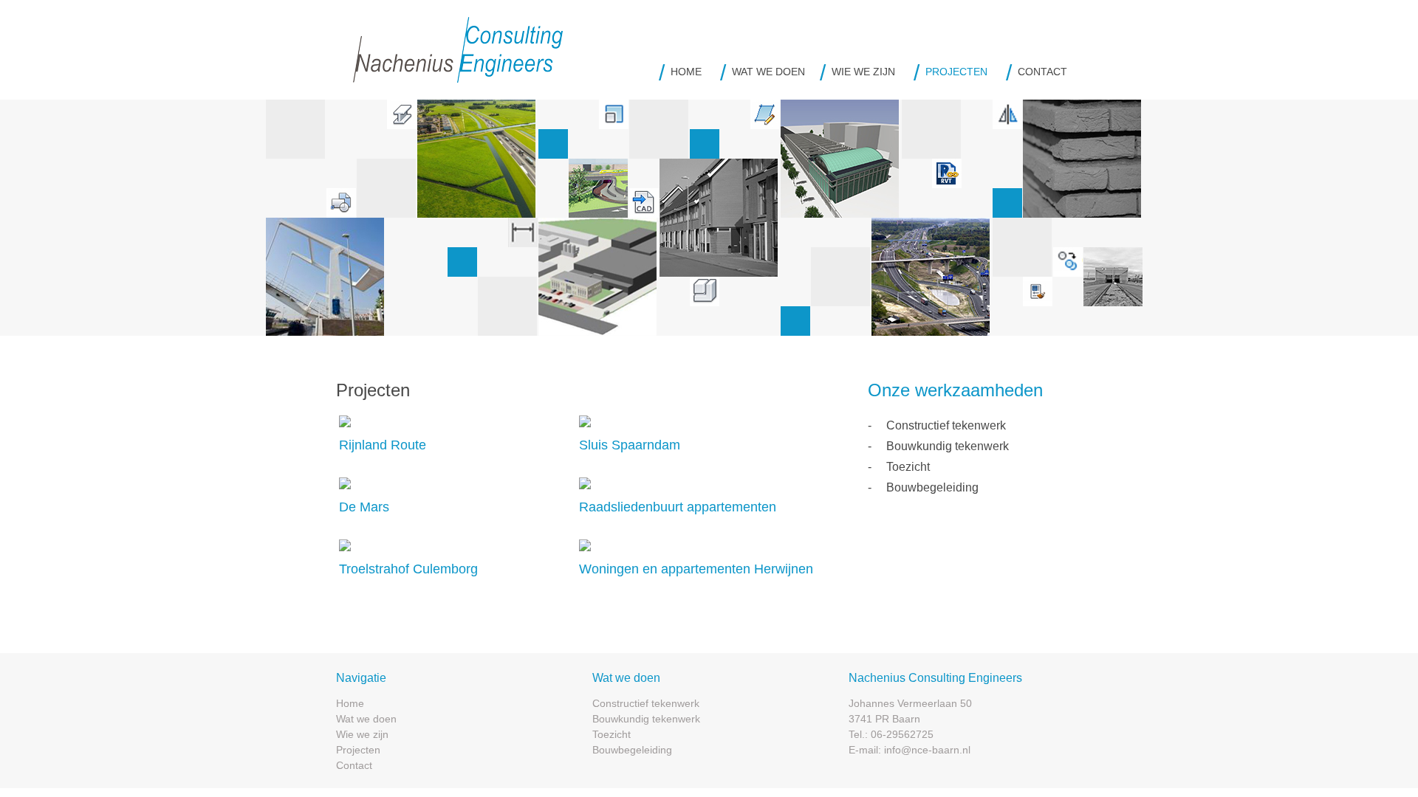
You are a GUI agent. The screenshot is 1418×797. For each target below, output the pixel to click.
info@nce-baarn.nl (927, 750)
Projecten (956, 71)
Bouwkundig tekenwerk (947, 446)
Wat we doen (768, 71)
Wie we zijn (863, 71)
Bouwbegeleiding (932, 487)
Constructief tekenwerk (946, 425)
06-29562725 (902, 734)
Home (686, 71)
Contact (1042, 71)
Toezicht (908, 466)
